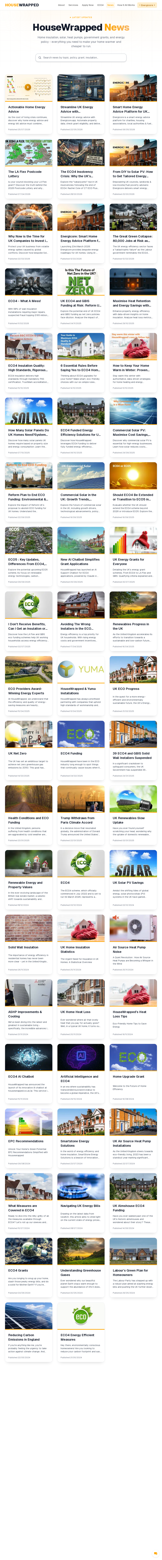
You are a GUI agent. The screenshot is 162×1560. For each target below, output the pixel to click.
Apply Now (88, 5)
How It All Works (126, 5)
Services (73, 5)
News (110, 5)
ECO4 (100, 5)
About (61, 5)
